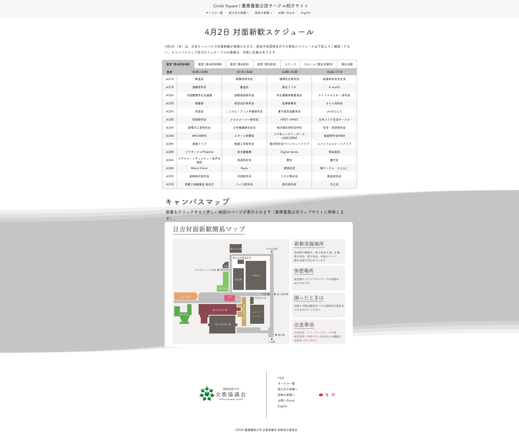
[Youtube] (321, 395)
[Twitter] (327, 395)
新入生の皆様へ (288, 389)
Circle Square (225, 6)
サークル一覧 (286, 383)
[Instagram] (333, 395)
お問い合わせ (286, 400)
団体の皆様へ (286, 394)
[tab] (178, 64)
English (282, 406)
